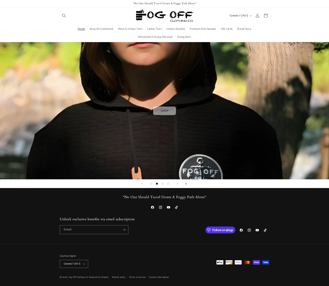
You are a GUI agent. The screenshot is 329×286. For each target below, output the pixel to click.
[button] (64, 15)
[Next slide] (177, 183)
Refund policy (118, 277)
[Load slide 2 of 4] (157, 184)
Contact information (159, 277)
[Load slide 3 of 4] (162, 184)
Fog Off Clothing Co (78, 277)
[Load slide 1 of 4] (151, 184)
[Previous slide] (142, 183)
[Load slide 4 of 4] (168, 184)
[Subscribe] (124, 229)
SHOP (164, 110)
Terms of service (137, 277)
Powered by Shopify (99, 277)
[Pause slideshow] (187, 183)
